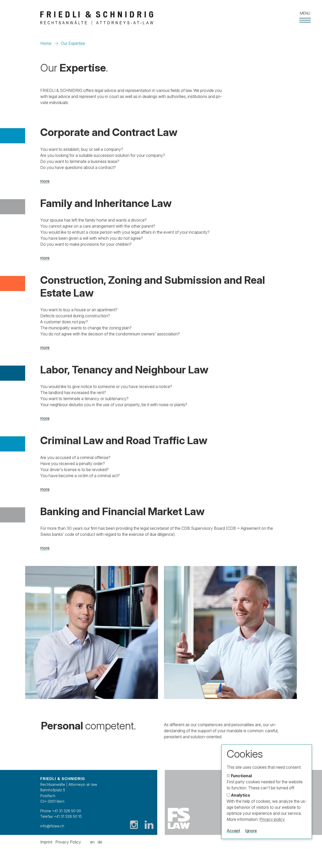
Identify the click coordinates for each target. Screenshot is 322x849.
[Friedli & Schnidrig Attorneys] (152, 18)
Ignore (251, 830)
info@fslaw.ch (52, 826)
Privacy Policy (68, 841)
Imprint (46, 841)
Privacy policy (272, 819)
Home (45, 43)
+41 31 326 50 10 (68, 816)
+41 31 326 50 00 (66, 810)
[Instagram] (134, 825)
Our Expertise (73, 43)
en (92, 841)
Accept (233, 830)
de (100, 841)
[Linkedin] (149, 825)
